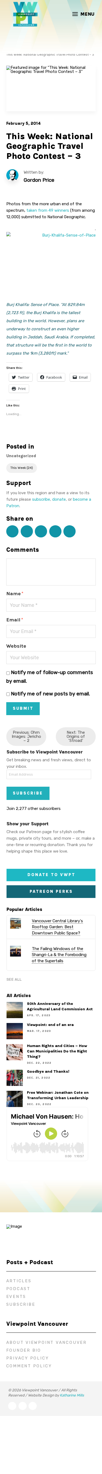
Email (14, 620)
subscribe (41, 499)
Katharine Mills (72, 1395)
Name (14, 594)
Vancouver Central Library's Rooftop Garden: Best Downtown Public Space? (57, 926)
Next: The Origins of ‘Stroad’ (76, 736)
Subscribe (28, 793)
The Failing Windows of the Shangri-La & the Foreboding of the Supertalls (59, 954)
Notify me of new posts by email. (50, 694)
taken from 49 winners (48, 210)
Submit (23, 708)
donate (59, 499)
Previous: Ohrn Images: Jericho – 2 (26, 736)
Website (16, 646)
